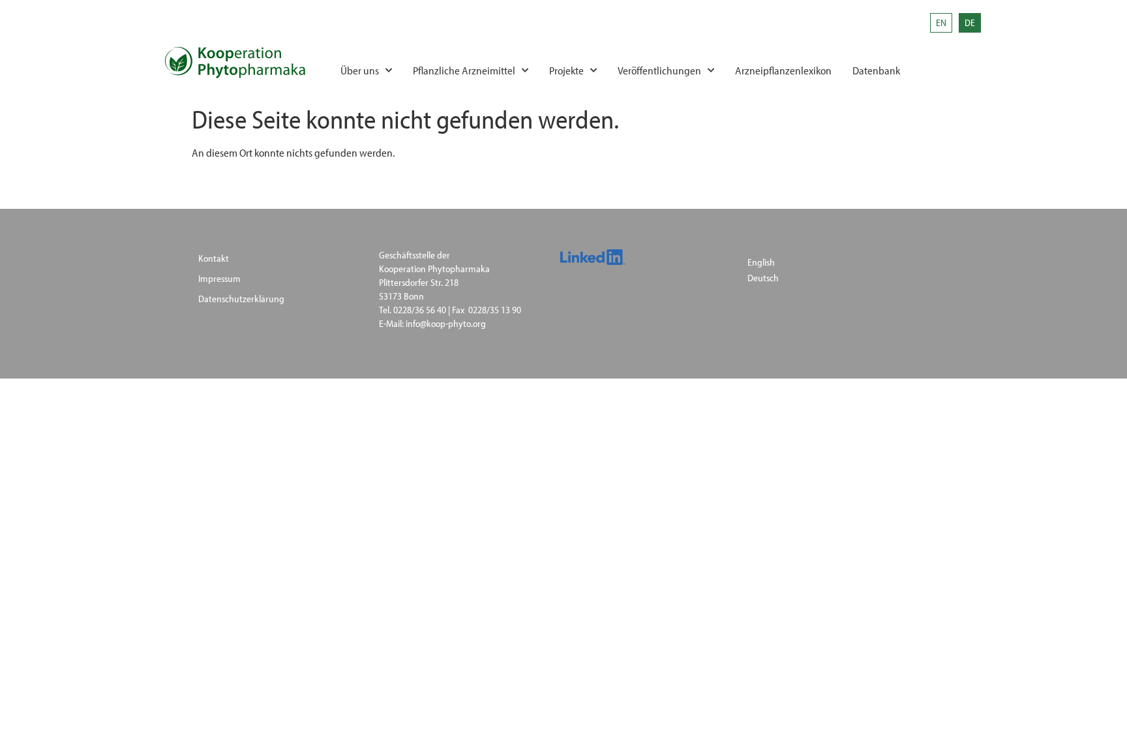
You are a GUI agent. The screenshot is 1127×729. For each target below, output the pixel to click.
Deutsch (763, 277)
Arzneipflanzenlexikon (783, 70)
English (761, 262)
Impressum (219, 278)
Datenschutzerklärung (241, 298)
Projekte (566, 70)
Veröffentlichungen (659, 70)
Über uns (359, 70)
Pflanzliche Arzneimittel (464, 70)
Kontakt (213, 258)
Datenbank (876, 70)
